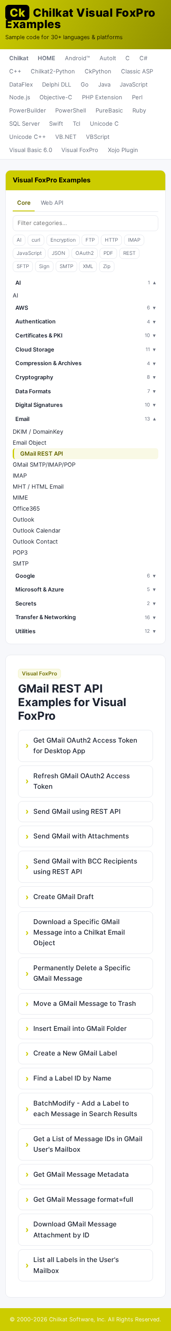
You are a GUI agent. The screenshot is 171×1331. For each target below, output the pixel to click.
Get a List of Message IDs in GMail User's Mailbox (87, 1144)
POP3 (20, 552)
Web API (52, 202)
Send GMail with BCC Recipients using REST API (85, 866)
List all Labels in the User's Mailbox (76, 1264)
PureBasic (109, 110)
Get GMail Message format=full (83, 1199)
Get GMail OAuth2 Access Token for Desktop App (85, 745)
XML (88, 266)
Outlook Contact (35, 541)
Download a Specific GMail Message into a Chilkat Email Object (79, 932)
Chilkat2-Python (53, 71)
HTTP (111, 240)
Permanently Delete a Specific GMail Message (82, 973)
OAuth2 (84, 253)
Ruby (139, 110)
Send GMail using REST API (77, 811)
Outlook (23, 519)
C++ (15, 71)
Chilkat (18, 58)
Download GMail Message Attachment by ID (75, 1229)
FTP (90, 240)
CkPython (98, 71)
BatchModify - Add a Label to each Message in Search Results (85, 1108)
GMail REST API (41, 453)
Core (24, 202)
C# (143, 58)
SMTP (66, 266)
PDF (108, 253)
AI (19, 240)
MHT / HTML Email (38, 486)
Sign (44, 266)
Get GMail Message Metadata (81, 1174)
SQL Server (24, 123)
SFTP (23, 266)
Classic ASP (137, 71)
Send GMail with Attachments (81, 836)
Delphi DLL (56, 84)
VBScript (98, 136)
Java (104, 84)
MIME (20, 497)
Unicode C (104, 123)
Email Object (29, 442)
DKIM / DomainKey (38, 431)
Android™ (77, 58)
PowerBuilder (27, 110)
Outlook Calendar (37, 530)
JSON (58, 253)
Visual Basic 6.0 (30, 149)
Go (85, 84)
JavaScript (134, 84)
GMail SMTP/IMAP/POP (44, 464)
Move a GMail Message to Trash (84, 1003)
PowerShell (70, 110)
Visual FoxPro (79, 149)
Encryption (63, 240)
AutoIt (108, 58)
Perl (137, 97)
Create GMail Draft (63, 896)
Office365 (26, 508)
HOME (46, 58)
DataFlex (21, 84)
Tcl (76, 123)
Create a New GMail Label (75, 1053)
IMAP (134, 240)
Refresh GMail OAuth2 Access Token (81, 781)
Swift (56, 123)
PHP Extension (102, 97)
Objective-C (55, 97)
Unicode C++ (27, 136)
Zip (106, 266)
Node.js (19, 97)
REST (129, 253)
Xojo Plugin (123, 149)
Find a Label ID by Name (72, 1078)
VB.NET (65, 136)
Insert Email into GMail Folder (80, 1028)
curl (36, 240)
